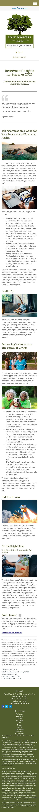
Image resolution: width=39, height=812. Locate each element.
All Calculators (19, 734)
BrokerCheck (5, 737)
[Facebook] (3, 706)
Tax (19, 723)
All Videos (19, 731)
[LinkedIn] (19, 52)
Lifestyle (19, 727)
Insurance (19, 720)
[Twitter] (16, 52)
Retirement (19, 714)
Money (19, 725)
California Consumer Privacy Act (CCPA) (17, 761)
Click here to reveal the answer (12, 633)
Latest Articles (19, 729)
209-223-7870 (20, 57)
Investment (19, 716)
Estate (19, 718)
